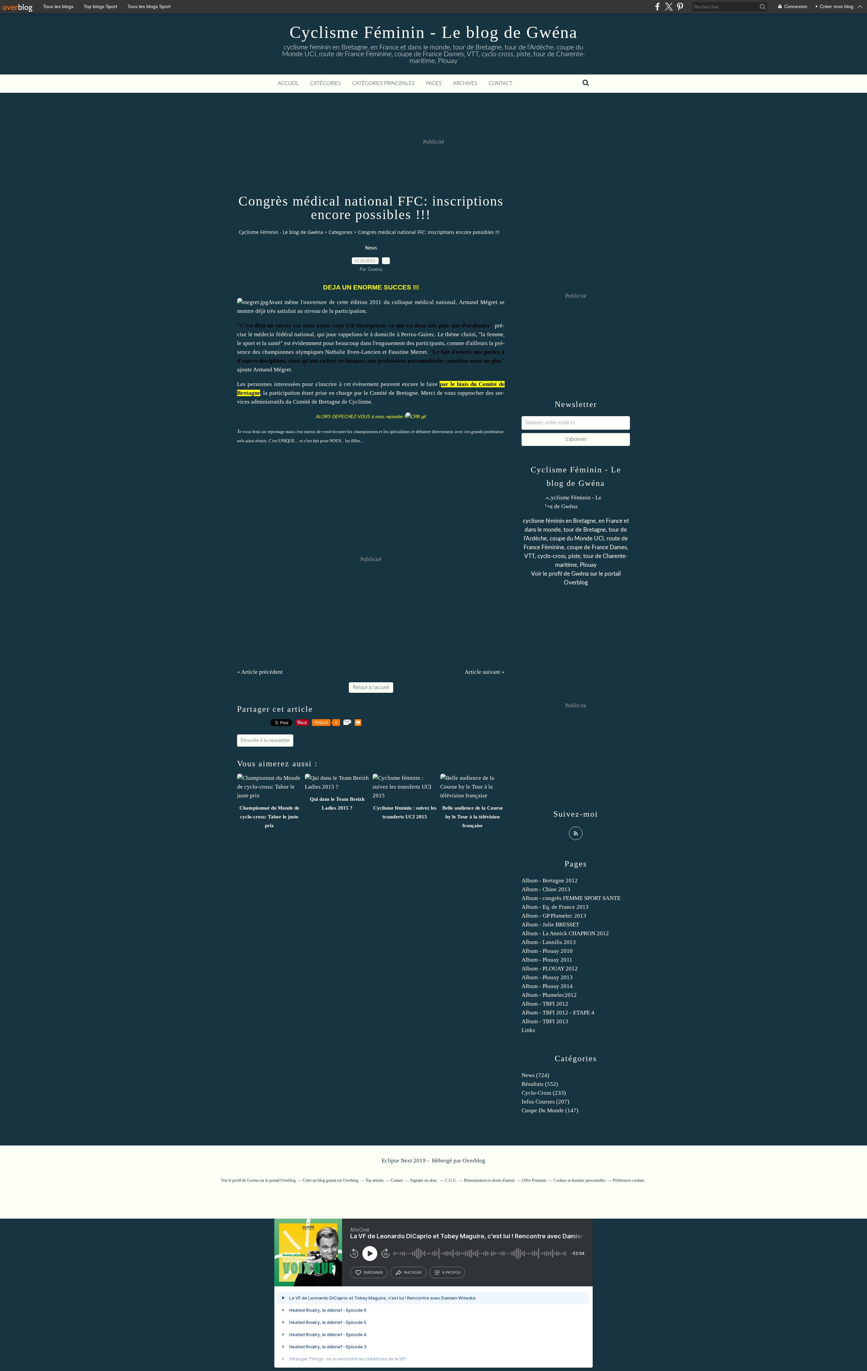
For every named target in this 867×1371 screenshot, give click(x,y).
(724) (535, 1075)
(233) (544, 1093)
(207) (545, 1101)
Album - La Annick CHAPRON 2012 (565, 933)
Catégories (325, 83)
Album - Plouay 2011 (547, 960)
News (371, 248)
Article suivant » (485, 672)
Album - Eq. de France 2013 (555, 907)
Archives (465, 83)
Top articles (374, 1180)
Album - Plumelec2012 (549, 995)
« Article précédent (260, 672)
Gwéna (580, 574)
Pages (434, 83)
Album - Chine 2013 (546, 889)
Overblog (474, 1160)
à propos (451, 1272)
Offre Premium (534, 1180)
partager (413, 1272)
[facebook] (657, 6)
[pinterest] (680, 6)
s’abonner (373, 1272)
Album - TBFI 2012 (545, 1004)
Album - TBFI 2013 (545, 1021)
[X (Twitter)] (668, 6)
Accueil (288, 83)
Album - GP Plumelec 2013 (554, 916)
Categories (341, 232)
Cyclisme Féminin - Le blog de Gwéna (433, 32)
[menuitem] (288, 83)
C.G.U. (451, 1180)
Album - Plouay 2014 (547, 986)
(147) (550, 1110)
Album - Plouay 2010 (547, 951)
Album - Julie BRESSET (550, 924)
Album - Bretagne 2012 (550, 880)
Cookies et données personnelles (579, 1180)
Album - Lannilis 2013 (549, 942)
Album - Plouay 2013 (547, 977)
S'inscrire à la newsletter (265, 740)
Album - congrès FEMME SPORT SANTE (571, 898)
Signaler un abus (424, 1180)
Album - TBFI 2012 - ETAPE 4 (558, 1012)
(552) (540, 1084)
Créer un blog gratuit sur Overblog (330, 1180)
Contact (500, 83)
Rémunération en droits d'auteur (489, 1180)
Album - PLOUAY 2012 (550, 968)
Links (528, 1030)
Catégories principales (383, 83)
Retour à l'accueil (371, 687)
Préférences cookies (628, 1180)
